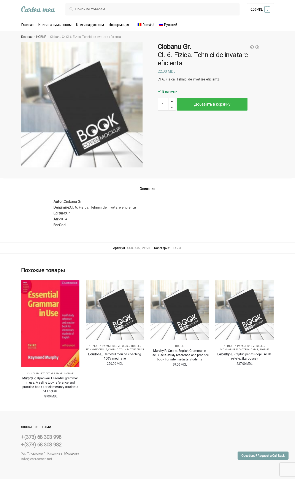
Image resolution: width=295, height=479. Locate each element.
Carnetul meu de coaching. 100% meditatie (115, 356)
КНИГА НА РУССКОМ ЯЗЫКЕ (45, 373)
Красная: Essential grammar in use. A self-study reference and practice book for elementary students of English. (50, 384)
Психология (95, 349)
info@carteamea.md (36, 459)
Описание (147, 189)
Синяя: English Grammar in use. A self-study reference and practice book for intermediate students (180, 355)
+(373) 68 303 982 (41, 445)
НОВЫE (41, 37)
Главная (27, 37)
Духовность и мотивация (125, 349)
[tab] (147, 185)
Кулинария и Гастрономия (239, 349)
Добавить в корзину (212, 104)
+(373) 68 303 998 (41, 437)
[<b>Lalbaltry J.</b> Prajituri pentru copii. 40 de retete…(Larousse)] (244, 310)
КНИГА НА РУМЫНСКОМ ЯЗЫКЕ (109, 346)
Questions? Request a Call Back (263, 455)
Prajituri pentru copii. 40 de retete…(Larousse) (244, 356)
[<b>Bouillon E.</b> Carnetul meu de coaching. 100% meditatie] (115, 310)
